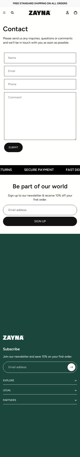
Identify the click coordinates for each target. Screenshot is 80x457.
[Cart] (75, 13)
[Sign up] (71, 367)
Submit (13, 147)
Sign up (40, 221)
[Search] (12, 13)
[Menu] (4, 12)
